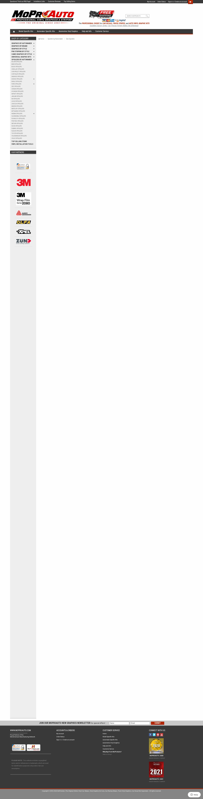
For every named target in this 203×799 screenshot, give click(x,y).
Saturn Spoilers (17, 123)
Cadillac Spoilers (18, 69)
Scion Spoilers (17, 126)
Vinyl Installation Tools (22, 144)
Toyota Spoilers (17, 133)
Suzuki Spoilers (17, 131)
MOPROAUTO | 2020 (156, 756)
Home (14, 31)
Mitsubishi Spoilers (18, 111)
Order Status (162, 2)
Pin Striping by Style (20, 51)
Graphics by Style (19, 49)
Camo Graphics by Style (22, 54)
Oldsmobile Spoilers (19, 116)
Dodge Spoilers (17, 79)
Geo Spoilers (16, 86)
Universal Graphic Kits (21, 57)
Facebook (150, 735)
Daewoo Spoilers (17, 76)
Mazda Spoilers (17, 106)
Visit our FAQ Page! (24, 1)
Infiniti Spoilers (17, 94)
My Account (151, 2)
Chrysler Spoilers (18, 74)
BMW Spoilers (16, 64)
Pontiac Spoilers (17, 121)
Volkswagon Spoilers (19, 136)
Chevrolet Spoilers (18, 71)
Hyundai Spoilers (17, 91)
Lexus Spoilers (17, 101)
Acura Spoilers (17, 62)
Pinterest (158, 735)
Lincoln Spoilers (17, 104)
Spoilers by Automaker (22, 60)
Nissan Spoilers (17, 113)
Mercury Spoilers (18, 108)
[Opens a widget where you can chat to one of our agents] (194, 795)
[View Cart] (191, 2)
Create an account (181, 2)
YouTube (162, 735)
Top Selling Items (68, 1)
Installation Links (38, 1)
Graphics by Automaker (22, 43)
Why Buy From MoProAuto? (112, 752)
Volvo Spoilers (17, 138)
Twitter (154, 735)
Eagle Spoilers (17, 81)
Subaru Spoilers (17, 128)
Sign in (170, 2)
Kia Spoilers (16, 99)
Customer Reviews (53, 1)
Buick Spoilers (17, 66)
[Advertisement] (24, 288)
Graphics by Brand (19, 46)
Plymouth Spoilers (18, 118)
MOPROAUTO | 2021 (156, 779)
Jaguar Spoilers (17, 96)
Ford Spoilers (16, 84)
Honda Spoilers (17, 89)
